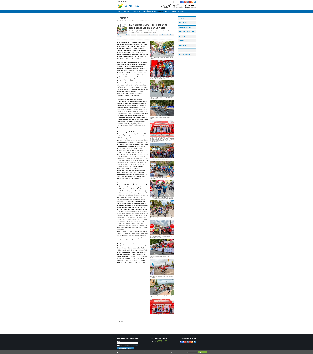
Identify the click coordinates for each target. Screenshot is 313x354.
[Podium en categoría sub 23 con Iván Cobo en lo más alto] (162, 306)
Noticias (160, 11)
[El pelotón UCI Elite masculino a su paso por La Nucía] (162, 208)
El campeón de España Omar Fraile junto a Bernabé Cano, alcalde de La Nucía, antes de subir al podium (161, 198)
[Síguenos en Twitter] (183, 2)
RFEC (119, 36)
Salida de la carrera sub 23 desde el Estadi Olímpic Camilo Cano (161, 277)
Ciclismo (133, 35)
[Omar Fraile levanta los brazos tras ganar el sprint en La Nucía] (162, 49)
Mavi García (162, 35)
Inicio (120, 11)
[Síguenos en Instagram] (188, 2)
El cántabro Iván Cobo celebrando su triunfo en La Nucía (161, 257)
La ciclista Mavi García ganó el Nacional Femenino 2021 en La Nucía (161, 98)
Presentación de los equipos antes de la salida (160, 159)
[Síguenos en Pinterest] (190, 2)
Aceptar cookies (202, 352)
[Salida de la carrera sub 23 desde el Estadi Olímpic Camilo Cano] (162, 267)
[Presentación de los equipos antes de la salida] (162, 150)
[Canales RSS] (192, 2)
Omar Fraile (170, 35)
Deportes (140, 35)
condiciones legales (133, 345)
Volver (121, 322)
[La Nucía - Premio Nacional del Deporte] (178, 5)
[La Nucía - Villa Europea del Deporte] (190, 5)
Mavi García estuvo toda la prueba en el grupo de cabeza (161, 118)
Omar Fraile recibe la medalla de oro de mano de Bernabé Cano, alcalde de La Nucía (161, 78)
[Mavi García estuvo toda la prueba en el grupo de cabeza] (162, 108)
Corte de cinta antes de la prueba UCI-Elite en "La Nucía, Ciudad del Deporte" (161, 237)
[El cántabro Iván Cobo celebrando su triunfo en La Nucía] (162, 247)
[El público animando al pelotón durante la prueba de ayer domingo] (162, 169)
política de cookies (192, 352)
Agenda (167, 11)
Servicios (127, 11)
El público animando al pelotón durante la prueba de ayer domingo (161, 178)
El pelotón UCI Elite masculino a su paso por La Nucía (162, 217)
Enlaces (181, 11)
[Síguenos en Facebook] (181, 2)
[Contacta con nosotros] (195, 2)
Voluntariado (185, 54)
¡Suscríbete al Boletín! (125, 348)
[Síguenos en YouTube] (185, 2)
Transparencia (136, 11)
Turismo (173, 11)
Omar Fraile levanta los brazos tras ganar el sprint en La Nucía (161, 58)
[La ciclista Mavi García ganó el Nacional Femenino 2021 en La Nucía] (162, 88)
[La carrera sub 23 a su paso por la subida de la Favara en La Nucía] (162, 287)
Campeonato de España (124, 35)
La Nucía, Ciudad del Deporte (151, 35)
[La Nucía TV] (166, 5)
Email (118, 341)
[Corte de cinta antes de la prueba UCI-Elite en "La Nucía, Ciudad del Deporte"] (162, 227)
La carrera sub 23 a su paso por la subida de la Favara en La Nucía (162, 296)
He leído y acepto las (128, 345)
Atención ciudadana (149, 11)
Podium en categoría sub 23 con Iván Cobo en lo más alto (162, 315)
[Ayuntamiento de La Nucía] (128, 5)
